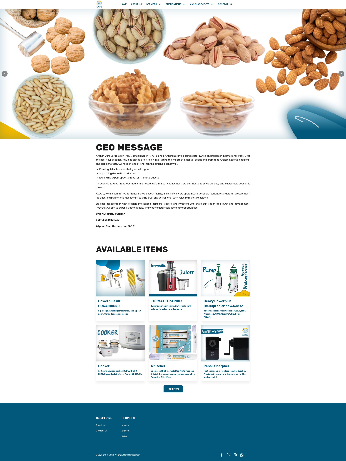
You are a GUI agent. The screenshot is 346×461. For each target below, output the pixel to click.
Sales (124, 436)
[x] (229, 455)
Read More (173, 388)
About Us (100, 425)
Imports (125, 425)
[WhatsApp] (242, 455)
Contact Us (101, 430)
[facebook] (222, 455)
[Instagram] (235, 455)
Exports (125, 430)
